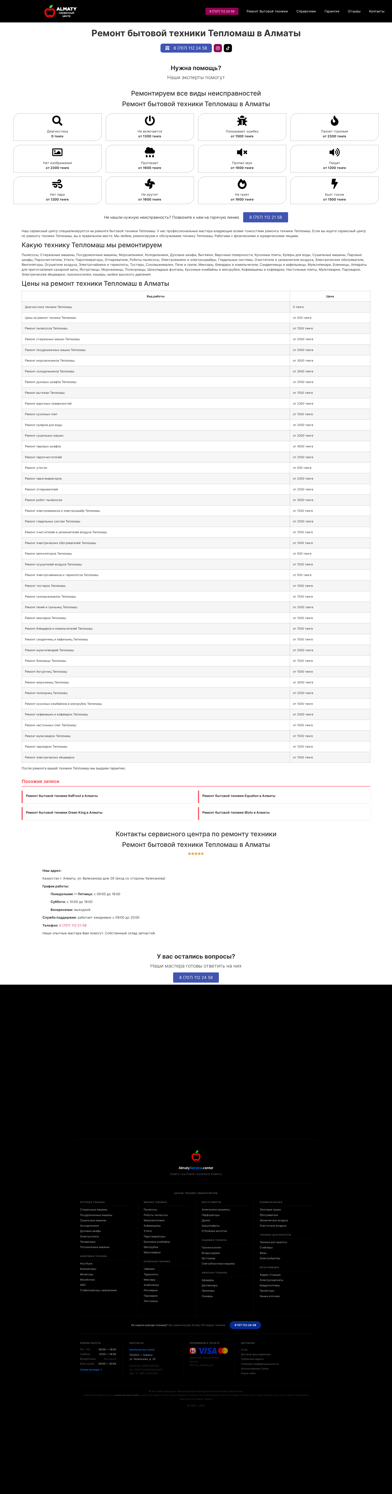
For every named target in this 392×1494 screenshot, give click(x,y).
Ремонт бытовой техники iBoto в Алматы (236, 812)
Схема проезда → (91, 1369)
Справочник (306, 11)
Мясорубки (151, 1247)
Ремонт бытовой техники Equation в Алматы (238, 796)
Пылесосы (150, 1209)
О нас (244, 1349)
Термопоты (151, 1274)
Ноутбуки (86, 1263)
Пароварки (151, 1295)
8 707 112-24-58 (245, 1325)
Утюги (148, 1230)
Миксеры (150, 1279)
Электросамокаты (271, 1280)
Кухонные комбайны (157, 1241)
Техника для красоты (273, 1242)
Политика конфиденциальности (260, 1363)
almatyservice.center (142, 1349)
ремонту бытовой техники (126, 1395)
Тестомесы (151, 1301)
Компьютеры (88, 1268)
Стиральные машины (93, 1209)
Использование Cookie (255, 1368)
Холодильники (89, 1225)
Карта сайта (248, 1373)
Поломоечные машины (95, 1247)
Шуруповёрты (210, 1225)
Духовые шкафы (90, 1230)
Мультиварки (152, 1252)
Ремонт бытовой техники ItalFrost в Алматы (62, 796)
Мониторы (87, 1274)
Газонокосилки (211, 1247)
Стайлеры (266, 1247)
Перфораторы (211, 1215)
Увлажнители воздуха (274, 1220)
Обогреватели (269, 1215)
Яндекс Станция (270, 1274)
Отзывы (354, 11)
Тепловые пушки (270, 1209)
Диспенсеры (210, 1285)
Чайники (149, 1268)
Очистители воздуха (273, 1225)
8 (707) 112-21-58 (73, 925)
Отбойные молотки (214, 1230)
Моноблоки (87, 1279)
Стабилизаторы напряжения (98, 1290)
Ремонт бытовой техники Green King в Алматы (64, 812)
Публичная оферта (252, 1358)
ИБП (83, 1285)
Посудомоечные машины (96, 1215)
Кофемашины (152, 1225)
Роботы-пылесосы (156, 1215)
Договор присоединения (256, 1354)
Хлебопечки (151, 1285)
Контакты (376, 11)
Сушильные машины (93, 1220)
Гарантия (332, 11)
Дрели (206, 1220)
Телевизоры (88, 1241)
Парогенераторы (154, 1236)
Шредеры (208, 1280)
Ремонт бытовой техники (267, 11)
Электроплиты (89, 1236)
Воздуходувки (211, 1253)
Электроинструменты (216, 1209)
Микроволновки (154, 1220)
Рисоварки (151, 1290)
